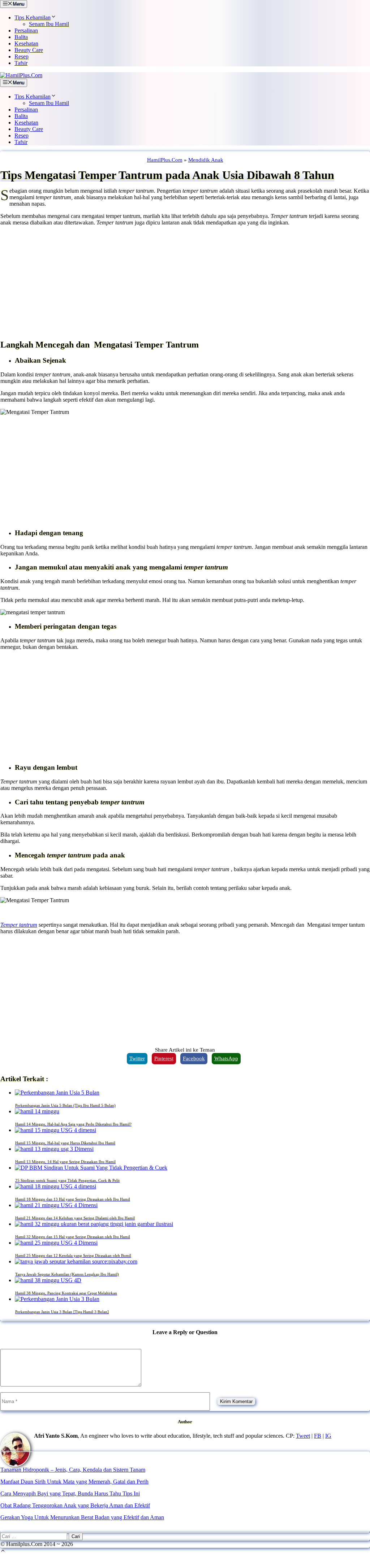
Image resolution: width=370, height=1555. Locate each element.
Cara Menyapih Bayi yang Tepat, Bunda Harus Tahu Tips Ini (70, 1493)
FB (317, 1436)
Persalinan (26, 30)
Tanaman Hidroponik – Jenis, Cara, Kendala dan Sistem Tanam (72, 1470)
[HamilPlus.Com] (21, 75)
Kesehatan (26, 43)
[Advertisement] (185, 282)
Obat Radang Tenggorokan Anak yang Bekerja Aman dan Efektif (75, 1505)
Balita (21, 37)
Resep (21, 56)
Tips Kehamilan (32, 17)
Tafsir (20, 63)
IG (328, 1436)
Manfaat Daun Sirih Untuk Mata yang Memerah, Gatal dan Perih (74, 1481)
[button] (3, 1552)
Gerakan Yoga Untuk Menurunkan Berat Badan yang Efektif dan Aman (82, 1517)
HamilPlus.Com (164, 160)
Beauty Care (28, 50)
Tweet (303, 1436)
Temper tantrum (18, 925)
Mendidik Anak (205, 160)
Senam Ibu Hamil (49, 24)
